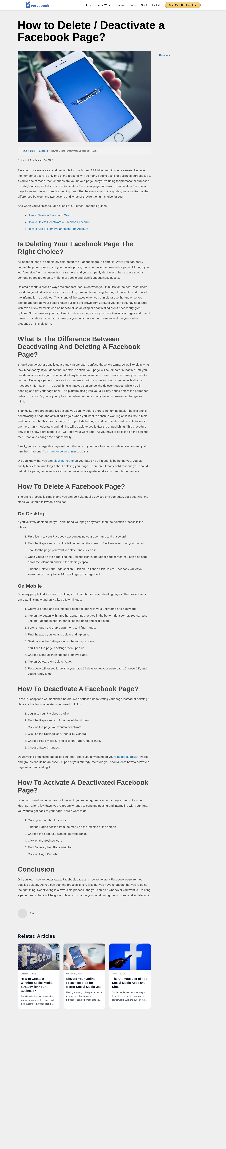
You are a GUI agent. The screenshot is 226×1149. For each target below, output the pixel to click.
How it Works (103, 5)
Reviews (120, 5)
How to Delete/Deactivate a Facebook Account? (59, 222)
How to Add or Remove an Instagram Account (58, 228)
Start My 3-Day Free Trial (183, 5)
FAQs (133, 5)
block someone (64, 460)
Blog (32, 150)
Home (88, 5)
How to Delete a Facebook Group (50, 215)
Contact (156, 5)
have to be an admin (62, 451)
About (144, 5)
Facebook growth (126, 756)
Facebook (43, 150)
